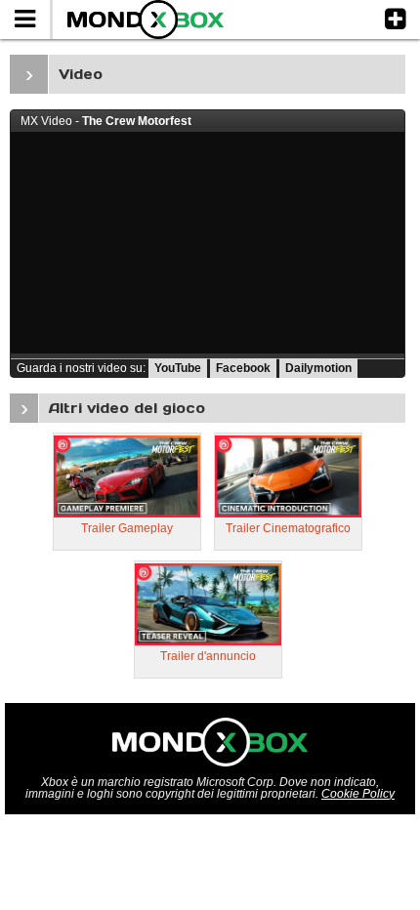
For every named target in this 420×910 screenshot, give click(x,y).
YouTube (177, 368)
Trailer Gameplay (127, 528)
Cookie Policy (358, 794)
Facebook (243, 368)
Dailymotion (318, 368)
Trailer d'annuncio (208, 656)
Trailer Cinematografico (288, 528)
